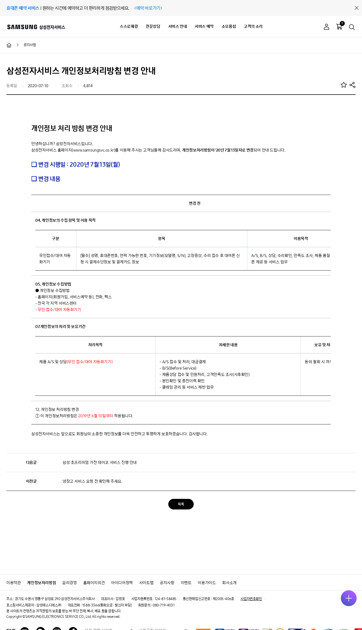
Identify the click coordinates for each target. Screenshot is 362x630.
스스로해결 (129, 26)
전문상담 (153, 26)
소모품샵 (229, 26)
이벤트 (186, 582)
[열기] (349, 598)
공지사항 (167, 582)
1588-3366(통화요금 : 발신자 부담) (107, 605)
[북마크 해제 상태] (344, 85)
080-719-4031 (163, 605)
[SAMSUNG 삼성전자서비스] (35, 26)
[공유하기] (352, 85)
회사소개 (229, 582)
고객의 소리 (253, 26)
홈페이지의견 (94, 582)
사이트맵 (146, 582)
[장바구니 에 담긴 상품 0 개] (339, 26)
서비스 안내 (177, 26)
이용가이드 (207, 582)
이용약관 (13, 582)
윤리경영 (69, 582)
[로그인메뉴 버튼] (326, 27)
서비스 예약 (204, 26)
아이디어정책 (122, 582)
